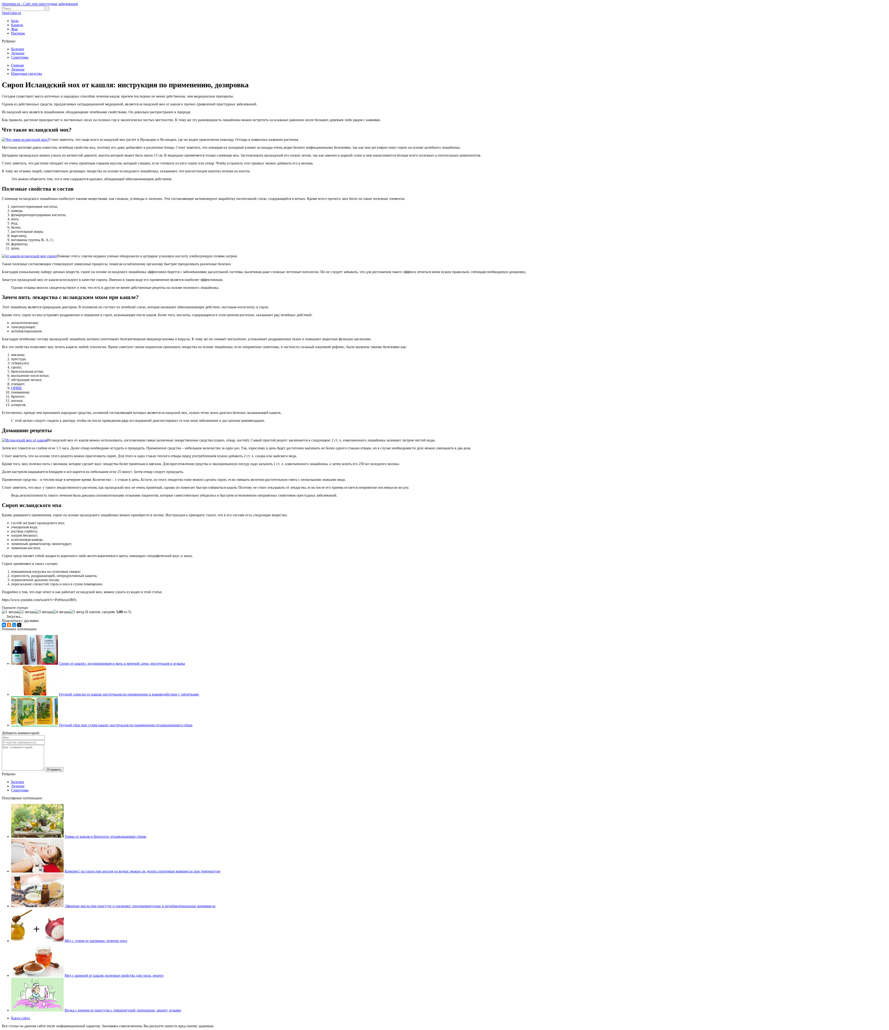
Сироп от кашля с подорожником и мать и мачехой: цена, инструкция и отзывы (122, 663)
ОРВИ (16, 388)
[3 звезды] (43, 612)
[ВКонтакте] (4, 625)
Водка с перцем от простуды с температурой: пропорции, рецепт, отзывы (123, 1010)
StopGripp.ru (11, 13)
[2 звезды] (26, 612)
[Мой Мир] (14, 625)
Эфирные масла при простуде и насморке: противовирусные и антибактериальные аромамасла (140, 906)
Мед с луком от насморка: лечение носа (96, 941)
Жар (14, 29)
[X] (19, 625)
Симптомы (19, 57)
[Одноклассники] (9, 625)
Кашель (17, 25)
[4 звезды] (60, 612)
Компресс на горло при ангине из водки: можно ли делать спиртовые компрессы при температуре (142, 871)
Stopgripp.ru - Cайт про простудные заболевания (40, 4)
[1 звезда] (10, 612)
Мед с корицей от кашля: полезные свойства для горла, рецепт (114, 975)
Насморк (18, 33)
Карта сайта (20, 1018)
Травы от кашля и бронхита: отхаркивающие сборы (105, 836)
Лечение (18, 53)
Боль (15, 21)
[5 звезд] (76, 612)
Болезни (17, 49)
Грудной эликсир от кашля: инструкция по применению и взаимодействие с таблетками (129, 694)
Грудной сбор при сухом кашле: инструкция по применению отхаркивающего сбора (125, 725)
